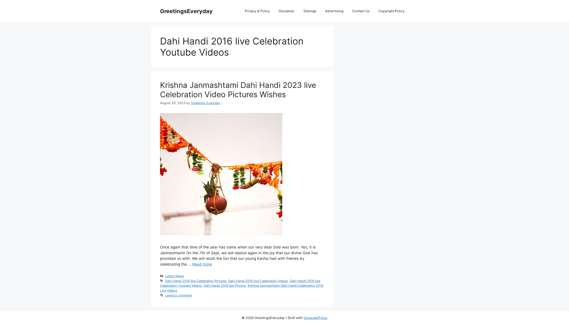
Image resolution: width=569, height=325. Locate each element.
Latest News (174, 276)
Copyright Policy (392, 11)
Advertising (334, 11)
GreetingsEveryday (186, 11)
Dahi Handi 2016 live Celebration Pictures (195, 281)
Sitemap (309, 11)
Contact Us (361, 11)
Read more (202, 264)
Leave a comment (178, 295)
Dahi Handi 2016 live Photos (225, 285)
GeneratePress (315, 318)
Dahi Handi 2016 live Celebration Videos (258, 281)
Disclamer (287, 11)
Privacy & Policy (257, 11)
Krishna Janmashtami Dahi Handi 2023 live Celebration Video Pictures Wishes (238, 89)
